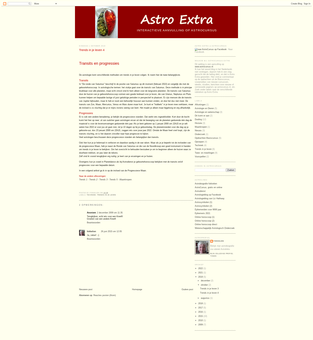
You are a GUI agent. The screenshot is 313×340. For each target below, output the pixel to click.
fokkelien (91, 231)
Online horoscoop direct (206, 224)
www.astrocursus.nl (204, 66)
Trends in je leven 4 (91, 50)
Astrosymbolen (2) (203, 206)
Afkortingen (200, 104)
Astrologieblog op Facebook (208, 194)
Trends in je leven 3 (209, 288)
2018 (200, 303)
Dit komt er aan (202, 115)
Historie (198, 123)
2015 (200, 316)
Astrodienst (200, 191)
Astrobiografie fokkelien (206, 183)
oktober (205, 285)
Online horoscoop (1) (204, 217)
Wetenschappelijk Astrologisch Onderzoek (215, 228)
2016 (200, 312)
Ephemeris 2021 (202, 213)
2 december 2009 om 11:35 (110, 212)
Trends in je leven (106, 195)
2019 (200, 277)
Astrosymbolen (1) (203, 202)
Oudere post (187, 289)
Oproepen (199, 141)
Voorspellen (200, 156)
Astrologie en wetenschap (207, 112)
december (206, 280)
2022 (200, 268)
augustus (205, 298)
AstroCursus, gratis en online (208, 187)
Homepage (137, 289)
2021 (200, 272)
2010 (200, 320)
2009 (200, 324)
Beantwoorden (93, 222)
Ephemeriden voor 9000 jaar (208, 209)
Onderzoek (200, 134)
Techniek (91, 195)
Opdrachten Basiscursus (206, 138)
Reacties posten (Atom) (104, 295)
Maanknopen (201, 127)
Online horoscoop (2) (204, 221)
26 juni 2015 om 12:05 (111, 231)
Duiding (198, 119)
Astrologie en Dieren (204, 108)
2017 (200, 307)
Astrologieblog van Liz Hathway (209, 198)
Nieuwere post (85, 289)
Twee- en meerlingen (204, 153)
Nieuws (198, 130)
